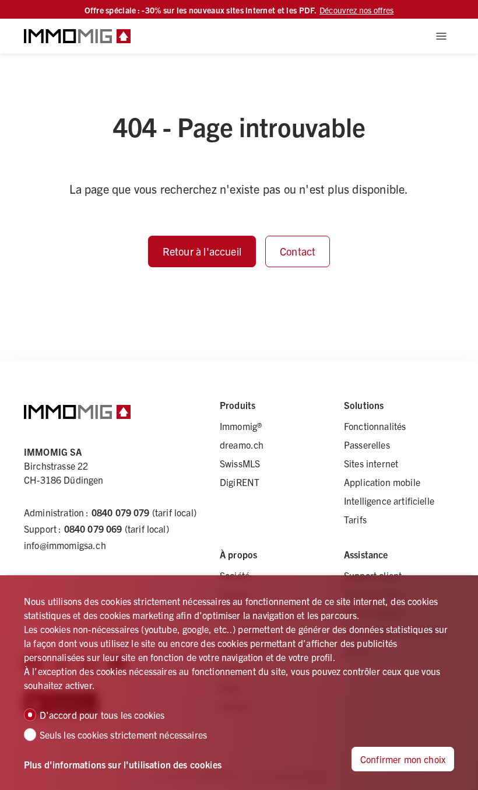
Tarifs (355, 519)
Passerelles (367, 444)
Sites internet (371, 463)
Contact (297, 251)
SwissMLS (240, 463)
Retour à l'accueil (202, 251)
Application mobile (382, 482)
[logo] (77, 36)
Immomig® (241, 426)
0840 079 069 (93, 528)
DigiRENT (239, 482)
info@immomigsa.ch (65, 545)
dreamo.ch (241, 444)
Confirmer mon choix (402, 759)
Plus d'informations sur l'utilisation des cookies (123, 764)
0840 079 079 (121, 512)
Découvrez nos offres (356, 10)
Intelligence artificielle (389, 500)
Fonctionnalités (375, 426)
